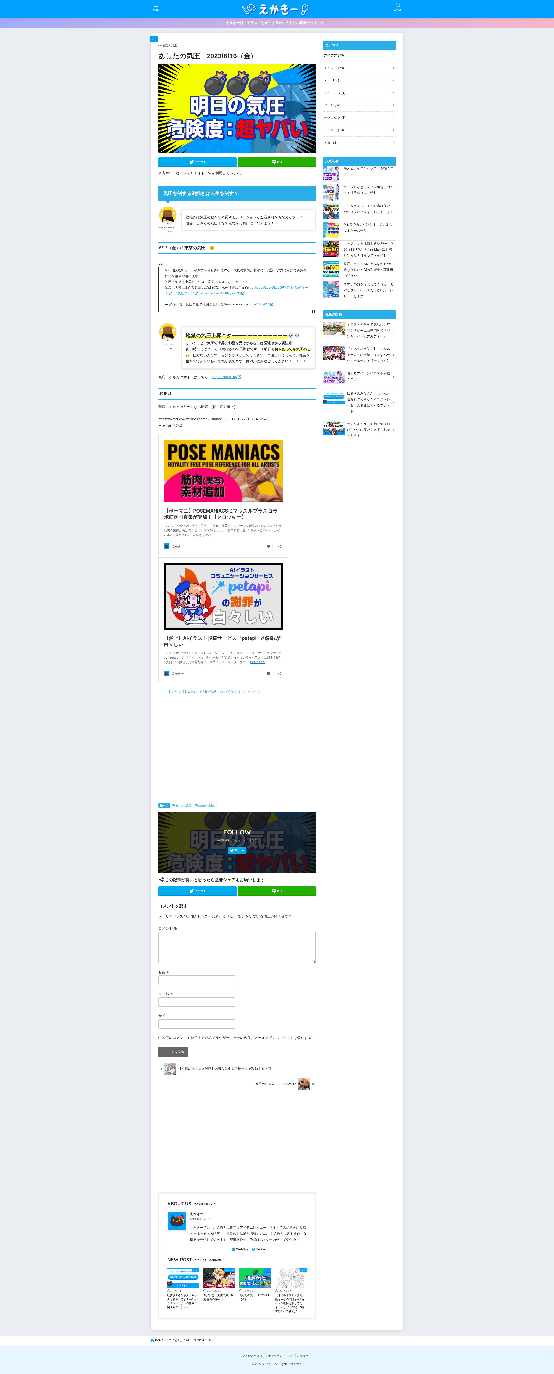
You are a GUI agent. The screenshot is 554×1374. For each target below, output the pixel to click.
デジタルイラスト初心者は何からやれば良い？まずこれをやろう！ (368, 209)
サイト (163, 1016)
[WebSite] (240, 1249)
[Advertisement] (237, 745)
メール (166, 994)
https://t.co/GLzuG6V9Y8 (273, 287)
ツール (332, 105)
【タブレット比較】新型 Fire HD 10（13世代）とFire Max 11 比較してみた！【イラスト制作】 (368, 249)
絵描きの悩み (206, 805)
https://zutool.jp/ (224, 377)
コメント (167, 928)
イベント (334, 68)
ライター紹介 (276, 1355)
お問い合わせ (299, 1355)
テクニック (334, 117)
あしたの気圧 (184, 805)
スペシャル (334, 93)
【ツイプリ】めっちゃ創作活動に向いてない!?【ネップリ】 (214, 691)
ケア (154, 38)
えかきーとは (254, 1355)
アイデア (334, 55)
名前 (164, 972)
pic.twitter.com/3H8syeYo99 (220, 293)
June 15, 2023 (259, 304)
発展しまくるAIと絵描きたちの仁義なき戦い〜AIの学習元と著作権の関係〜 (368, 270)
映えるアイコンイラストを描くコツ (368, 171)
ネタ (330, 142)
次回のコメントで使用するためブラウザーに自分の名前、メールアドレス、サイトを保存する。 (238, 1038)
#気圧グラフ (185, 293)
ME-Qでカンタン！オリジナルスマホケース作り (368, 227)
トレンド (334, 130)
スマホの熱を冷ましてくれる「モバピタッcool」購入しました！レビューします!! (368, 290)
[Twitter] (237, 850)
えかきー (268, 1364)
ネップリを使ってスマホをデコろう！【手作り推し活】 (368, 190)
